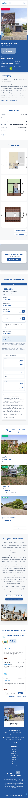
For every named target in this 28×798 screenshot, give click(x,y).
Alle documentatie (20, 230)
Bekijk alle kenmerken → (7, 135)
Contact (14, 763)
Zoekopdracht (14, 768)
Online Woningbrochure (16, 795)
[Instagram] (14, 742)
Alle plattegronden (20, 234)
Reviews (14, 761)
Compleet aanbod (20, 528)
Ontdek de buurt (14, 259)
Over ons (14, 759)
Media (14, 751)
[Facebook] (12, 742)
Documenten (14, 755)
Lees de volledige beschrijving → (9, 100)
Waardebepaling (14, 766)
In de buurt (14, 753)
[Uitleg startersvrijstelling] (5, 327)
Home (14, 749)
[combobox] (15, 3)
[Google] (16, 742)
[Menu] (25, 3)
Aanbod (14, 757)
